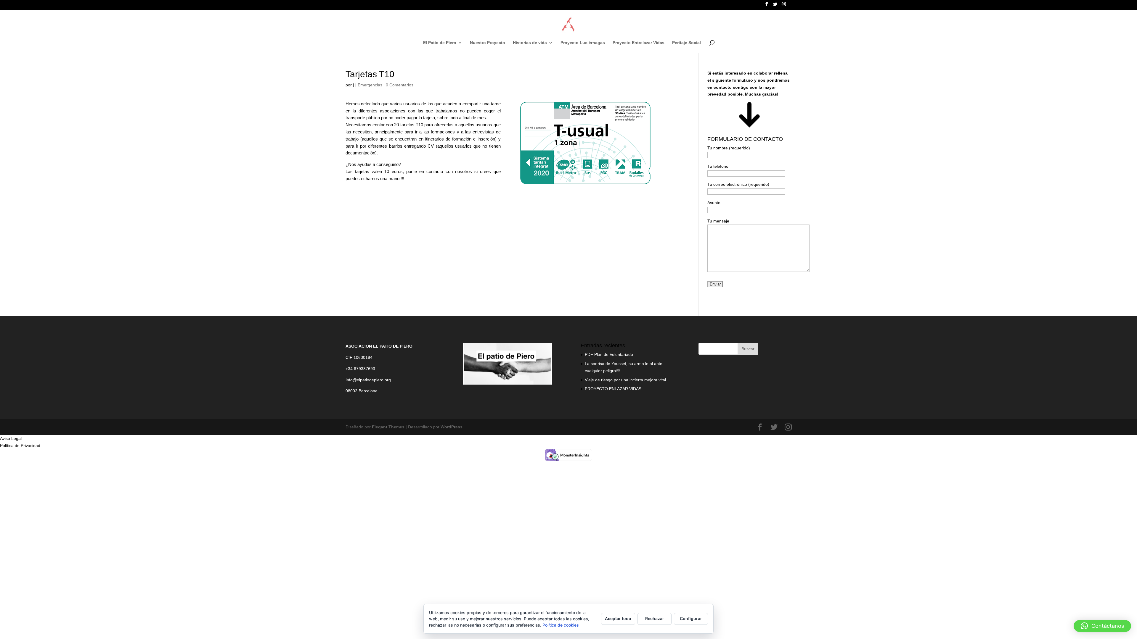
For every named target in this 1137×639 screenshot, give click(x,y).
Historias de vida (530, 43)
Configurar (691, 618)
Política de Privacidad (20, 445)
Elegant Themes (388, 427)
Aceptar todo (618, 618)
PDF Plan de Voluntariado (609, 354)
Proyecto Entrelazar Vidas (638, 43)
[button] (1102, 626)
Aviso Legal (11, 438)
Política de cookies (560, 624)
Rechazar (654, 618)
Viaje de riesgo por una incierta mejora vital (625, 379)
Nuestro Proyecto (487, 43)
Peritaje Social (686, 43)
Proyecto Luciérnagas (583, 43)
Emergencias (370, 85)
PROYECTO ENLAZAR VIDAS (613, 388)
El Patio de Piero (439, 43)
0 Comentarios (399, 85)
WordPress (451, 427)
